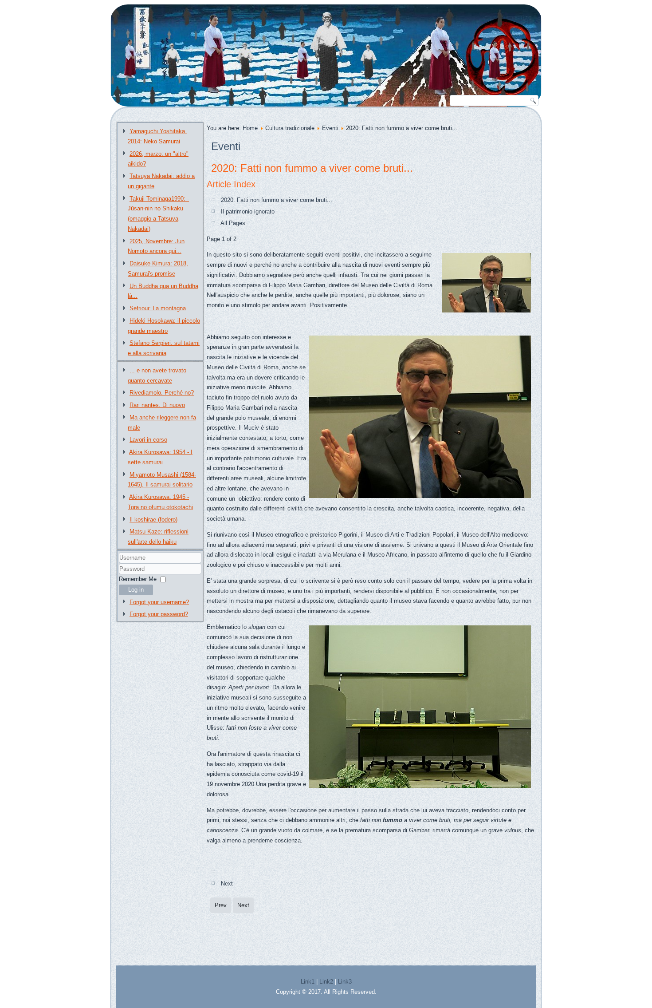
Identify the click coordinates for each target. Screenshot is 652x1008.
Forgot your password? (159, 614)
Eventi (330, 128)
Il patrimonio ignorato (248, 211)
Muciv (252, 427)
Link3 (345, 981)
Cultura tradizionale (289, 128)
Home (250, 128)
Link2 (326, 981)
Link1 (307, 981)
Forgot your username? (159, 602)
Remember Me (138, 579)
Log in (136, 589)
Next (227, 883)
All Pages (232, 223)
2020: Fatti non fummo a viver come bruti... (312, 168)
